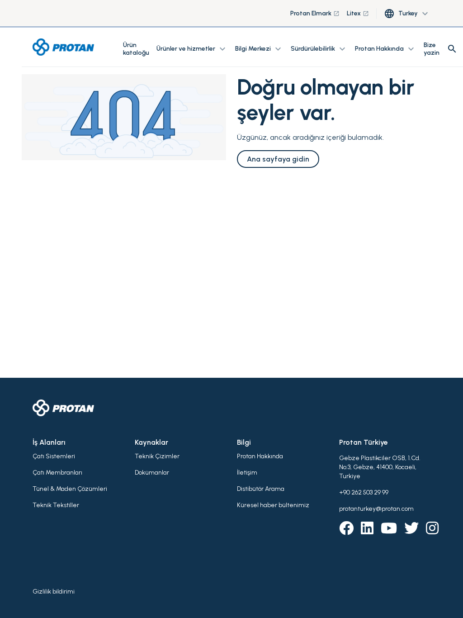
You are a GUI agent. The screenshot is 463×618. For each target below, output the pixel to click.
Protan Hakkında (260, 456)
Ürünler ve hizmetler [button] (192, 48)
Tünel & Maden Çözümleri (70, 489)
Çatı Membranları (57, 472)
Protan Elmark (315, 13)
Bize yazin (431, 49)
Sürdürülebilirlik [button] (319, 48)
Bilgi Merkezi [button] (259, 48)
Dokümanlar (152, 472)
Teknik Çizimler (157, 456)
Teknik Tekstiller (56, 505)
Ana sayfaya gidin (278, 159)
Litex (358, 13)
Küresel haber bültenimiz (273, 505)
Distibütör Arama (260, 489)
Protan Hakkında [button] (385, 48)
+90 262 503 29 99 (363, 492)
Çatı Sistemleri (54, 456)
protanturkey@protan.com (376, 509)
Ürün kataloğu (136, 49)
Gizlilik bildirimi (54, 591)
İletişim (247, 472)
